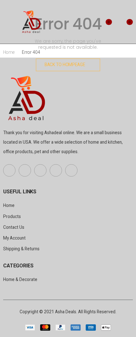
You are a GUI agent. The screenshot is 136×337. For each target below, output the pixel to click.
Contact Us (13, 227)
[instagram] (71, 170)
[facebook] (9, 170)
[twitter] (25, 170)
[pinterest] (40, 170)
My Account (14, 237)
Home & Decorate (20, 279)
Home (9, 52)
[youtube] (56, 170)
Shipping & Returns (21, 248)
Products (12, 216)
